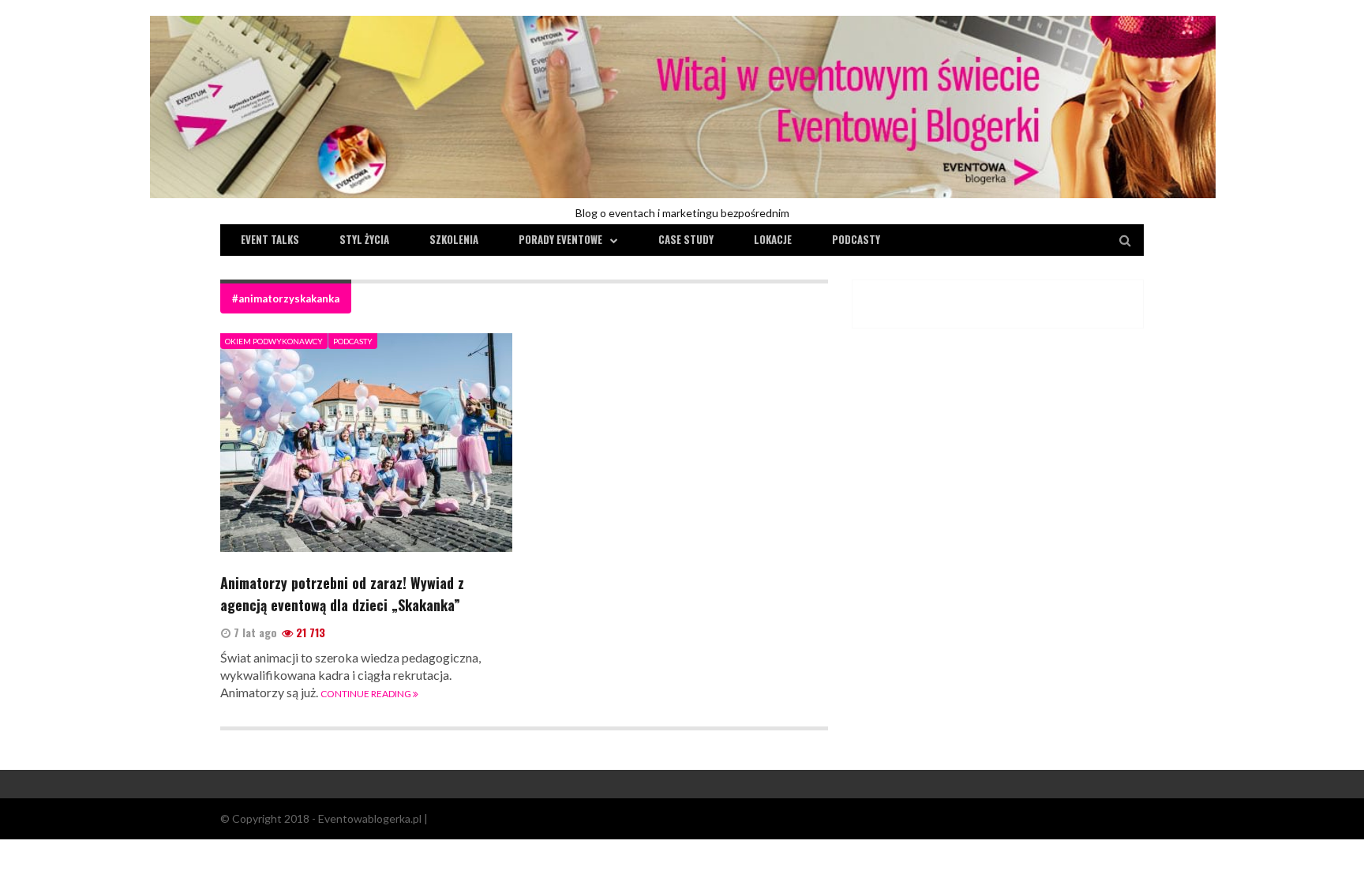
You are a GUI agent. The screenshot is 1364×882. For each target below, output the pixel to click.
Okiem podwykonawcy (274, 341)
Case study (686, 239)
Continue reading (366, 694)
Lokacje (773, 239)
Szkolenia (453, 239)
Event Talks (270, 239)
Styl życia (364, 239)
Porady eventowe (560, 239)
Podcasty (856, 239)
